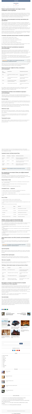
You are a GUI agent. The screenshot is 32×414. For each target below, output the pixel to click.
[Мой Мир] (4, 309)
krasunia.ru (15, 413)
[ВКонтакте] (2, 309)
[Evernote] (6, 309)
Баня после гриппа (8, 371)
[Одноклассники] (3, 309)
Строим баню (4, 365)
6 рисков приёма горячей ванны (9, 390)
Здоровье (4, 359)
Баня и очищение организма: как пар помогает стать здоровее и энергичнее (10, 314)
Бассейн (4, 356)
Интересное (4, 360)
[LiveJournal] (7, 309)
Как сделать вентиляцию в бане (9, 380)
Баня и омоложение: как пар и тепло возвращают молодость (21, 314)
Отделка (4, 361)
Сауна (3, 364)
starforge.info (18, 413)
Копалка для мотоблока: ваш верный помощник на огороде (18, 397)
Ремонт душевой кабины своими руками (15, 404)
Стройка (4, 366)
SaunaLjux (16, 3)
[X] (5, 309)
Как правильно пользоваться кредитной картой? (11, 385)
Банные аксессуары (5, 355)
